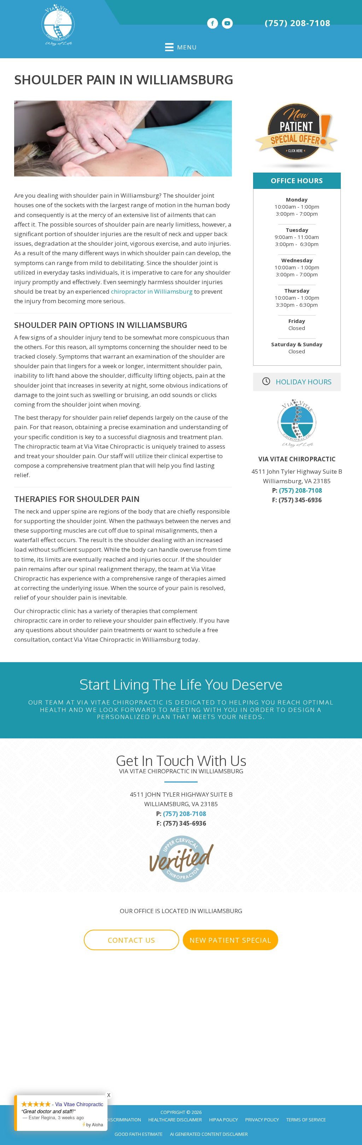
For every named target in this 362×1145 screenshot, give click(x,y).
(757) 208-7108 (298, 23)
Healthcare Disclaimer (175, 1119)
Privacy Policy (262, 1119)
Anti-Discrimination (118, 1119)
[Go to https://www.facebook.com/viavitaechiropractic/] (212, 24)
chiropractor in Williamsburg (152, 291)
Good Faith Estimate (139, 1134)
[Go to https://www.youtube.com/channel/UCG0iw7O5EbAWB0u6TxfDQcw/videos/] (227, 24)
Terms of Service (306, 1119)
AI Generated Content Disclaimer (209, 1134)
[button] (131, 940)
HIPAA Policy (223, 1119)
